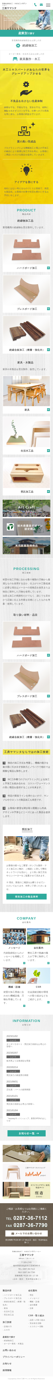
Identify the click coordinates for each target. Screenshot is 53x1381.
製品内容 (7, 1290)
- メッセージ (33, 1298)
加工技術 (7, 1322)
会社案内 (32, 1290)
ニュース (13, 1040)
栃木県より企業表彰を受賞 (18, 1061)
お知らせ (7, 1363)
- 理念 (30, 1295)
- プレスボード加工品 (12, 1298)
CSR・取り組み (36, 1315)
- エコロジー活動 (35, 1326)
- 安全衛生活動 (34, 1323)
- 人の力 (6, 1330)
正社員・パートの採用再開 (18, 1089)
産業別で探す (9, 1337)
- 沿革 (30, 1308)
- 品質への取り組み (36, 1320)
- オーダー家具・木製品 (13, 1344)
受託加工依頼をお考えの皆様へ (20, 1104)
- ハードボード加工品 (12, 1295)
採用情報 (7, 1370)
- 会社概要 (32, 1305)
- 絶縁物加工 (8, 1341)
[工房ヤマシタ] (9, 8)
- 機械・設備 (33, 1302)
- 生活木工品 (8, 1311)
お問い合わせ (9, 1350)
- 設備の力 (7, 1326)
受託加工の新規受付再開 (17, 1075)
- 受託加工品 (8, 1315)
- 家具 (5, 1308)
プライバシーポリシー (14, 1357)
